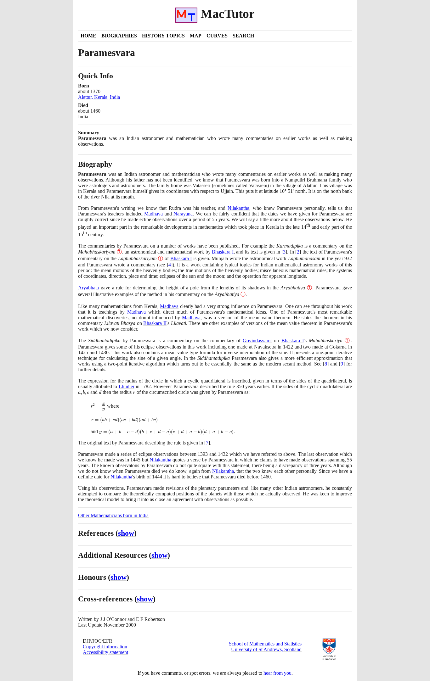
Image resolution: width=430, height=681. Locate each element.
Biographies (119, 35)
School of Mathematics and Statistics (265, 643)
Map (195, 35)
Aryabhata (88, 287)
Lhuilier (126, 386)
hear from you (277, 673)
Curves (217, 35)
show (126, 533)
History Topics (163, 35)
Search (243, 35)
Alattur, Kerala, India (99, 97)
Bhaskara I (222, 251)
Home (88, 35)
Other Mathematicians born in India (113, 515)
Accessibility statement (105, 652)
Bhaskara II (155, 323)
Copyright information (105, 646)
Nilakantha (238, 208)
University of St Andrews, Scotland (266, 649)
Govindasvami (257, 340)
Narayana (183, 213)
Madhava (153, 213)
